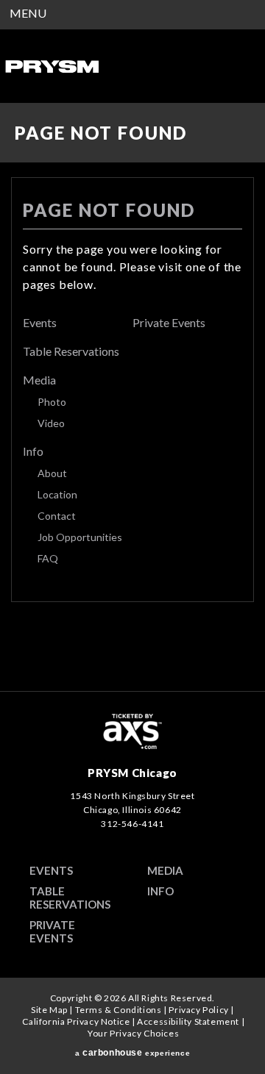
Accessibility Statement (188, 1021)
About (52, 473)
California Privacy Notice (76, 1021)
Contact (57, 515)
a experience (132, 1053)
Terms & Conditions (118, 1009)
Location (57, 494)
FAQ (48, 558)
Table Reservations (71, 351)
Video (51, 423)
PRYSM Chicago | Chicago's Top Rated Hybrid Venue (51, 66)
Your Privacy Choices (133, 1033)
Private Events (168, 322)
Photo (52, 401)
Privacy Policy (198, 1009)
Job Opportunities (80, 537)
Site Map (49, 1009)
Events (40, 322)
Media (39, 380)
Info (33, 451)
